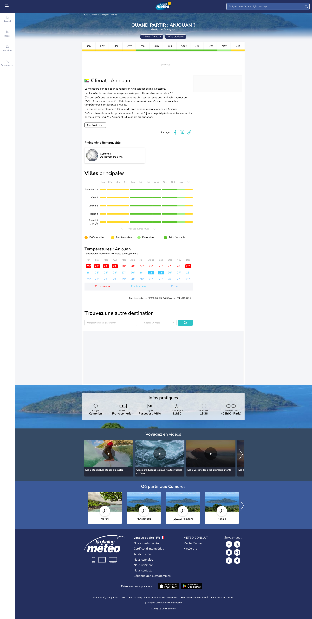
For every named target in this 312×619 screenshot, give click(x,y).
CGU (115, 597)
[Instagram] (237, 552)
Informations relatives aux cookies (160, 597)
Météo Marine (193, 543)
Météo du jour (95, 125)
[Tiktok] (237, 560)
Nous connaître (143, 560)
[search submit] (306, 6)
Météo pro (190, 549)
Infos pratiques (176, 36)
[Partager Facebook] (175, 132)
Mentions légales (101, 597)
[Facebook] (229, 544)
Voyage (85, 15)
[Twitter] (237, 544)
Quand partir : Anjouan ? (109, 15)
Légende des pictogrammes (152, 576)
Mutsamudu (91, 189)
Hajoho (94, 213)
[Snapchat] (229, 552)
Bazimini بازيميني (93, 222)
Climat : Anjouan (152, 36)
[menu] (7, 6)
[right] (241, 454)
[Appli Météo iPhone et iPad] (168, 586)
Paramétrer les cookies (222, 597)
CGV (123, 597)
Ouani (94, 197)
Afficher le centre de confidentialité (164, 602)
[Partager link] (189, 132)
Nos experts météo (146, 543)
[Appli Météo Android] (191, 586)
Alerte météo (142, 554)
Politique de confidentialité (194, 597)
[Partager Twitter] (182, 132)
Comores (94, 15)
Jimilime (93, 205)
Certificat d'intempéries (149, 549)
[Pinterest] (229, 560)
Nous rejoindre (143, 565)
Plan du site (135, 597)
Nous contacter (143, 570)
